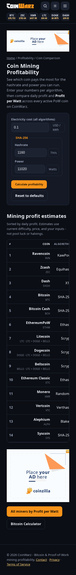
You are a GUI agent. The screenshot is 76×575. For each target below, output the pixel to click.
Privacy (54, 560)
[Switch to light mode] (55, 6)
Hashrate (21, 145)
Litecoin (43, 336)
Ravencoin (41, 253)
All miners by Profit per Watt (34, 511)
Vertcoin (43, 405)
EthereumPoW (38, 322)
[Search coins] (45, 6)
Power (19, 161)
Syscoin (43, 433)
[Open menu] (65, 6)
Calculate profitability (29, 184)
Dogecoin (42, 350)
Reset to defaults (29, 195)
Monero (43, 391)
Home (11, 58)
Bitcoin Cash (39, 308)
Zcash (45, 267)
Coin (46, 244)
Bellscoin (42, 364)
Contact (41, 560)
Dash (45, 281)
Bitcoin (44, 295)
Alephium (42, 419)
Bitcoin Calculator (26, 524)
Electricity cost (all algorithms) (33, 119)
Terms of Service (18, 564)
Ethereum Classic (35, 378)
